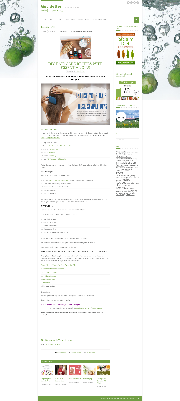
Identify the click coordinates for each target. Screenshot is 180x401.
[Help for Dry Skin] (75, 375)
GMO (133, 167)
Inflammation (123, 175)
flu (121, 168)
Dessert (125, 160)
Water (125, 191)
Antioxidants (121, 152)
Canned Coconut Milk (49, 273)
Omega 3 (127, 177)
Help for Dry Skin (75, 379)
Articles (59, 20)
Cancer (127, 156)
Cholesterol (128, 159)
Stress (128, 185)
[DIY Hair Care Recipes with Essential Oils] (75, 47)
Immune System (124, 171)
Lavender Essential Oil (50, 279)
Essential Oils (70, 20)
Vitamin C (132, 188)
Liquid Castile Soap (49, 276)
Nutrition (52, 31)
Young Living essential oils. (50, 138)
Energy (120, 165)
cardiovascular (120, 159)
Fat (137, 165)
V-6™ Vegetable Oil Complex (56, 159)
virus (127, 188)
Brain (119, 156)
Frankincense (53, 149)
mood (118, 177)
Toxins (120, 188)
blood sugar (121, 153)
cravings (135, 158)
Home (44, 20)
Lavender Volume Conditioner (58, 180)
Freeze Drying (127, 168)
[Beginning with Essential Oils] (47, 375)
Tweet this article (61, 352)
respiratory (131, 183)
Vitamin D (120, 191)
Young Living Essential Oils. (64, 265)
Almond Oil (46, 283)
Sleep (123, 185)
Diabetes (119, 163)
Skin (118, 185)
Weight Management (126, 192)
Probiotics (134, 177)
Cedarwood (52, 152)
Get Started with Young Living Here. (59, 340)
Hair (58, 345)
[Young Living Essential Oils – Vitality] (103, 375)
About (51, 20)
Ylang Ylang (52, 156)
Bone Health (130, 154)
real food (118, 180)
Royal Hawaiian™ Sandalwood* (60, 146)
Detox (130, 160)
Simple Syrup (87, 379)
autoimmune (134, 152)
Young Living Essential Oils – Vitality (102, 381)
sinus (137, 183)
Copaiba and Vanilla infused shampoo (88, 308)
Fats (118, 167)
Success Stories (83, 20)
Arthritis (128, 152)
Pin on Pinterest (91, 352)
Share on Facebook (76, 352)
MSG (122, 177)
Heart (118, 170)
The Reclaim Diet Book (99, 20)
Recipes (121, 182)
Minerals (133, 175)
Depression (119, 160)
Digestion (129, 162)
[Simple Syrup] (89, 375)
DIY (46, 345)
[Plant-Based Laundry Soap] (61, 375)
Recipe (125, 180)
